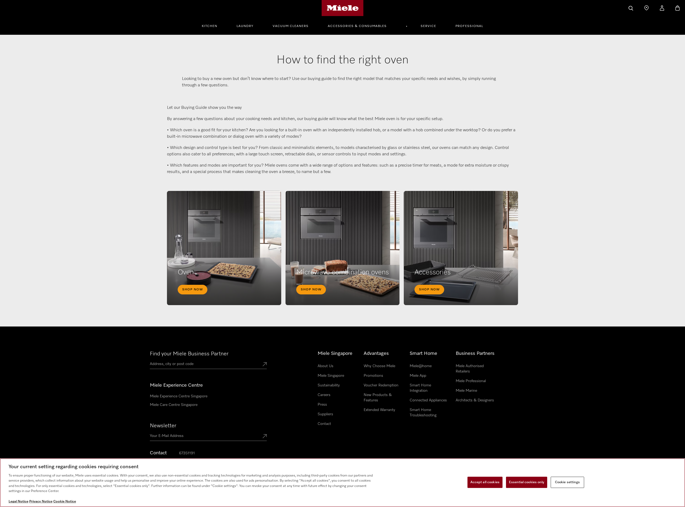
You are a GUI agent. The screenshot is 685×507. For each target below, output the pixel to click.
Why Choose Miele (379, 366)
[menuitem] (212, 25)
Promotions (373, 376)
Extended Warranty (379, 410)
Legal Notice (18, 501)
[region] (342, 482)
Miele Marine (466, 391)
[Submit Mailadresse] (264, 436)
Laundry (245, 26)
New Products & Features (378, 397)
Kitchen (209, 26)
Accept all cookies (485, 482)
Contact (324, 424)
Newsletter (163, 425)
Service (428, 26)
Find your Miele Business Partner (189, 353)
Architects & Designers (475, 400)
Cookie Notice (64, 501)
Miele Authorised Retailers (470, 368)
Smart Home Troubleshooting (423, 412)
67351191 (187, 453)
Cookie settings (567, 482)
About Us (325, 366)
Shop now (192, 289)
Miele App (418, 376)
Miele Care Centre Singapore (173, 405)
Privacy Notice (40, 501)
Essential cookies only (526, 482)
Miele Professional (471, 381)
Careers (324, 395)
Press (322, 404)
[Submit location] (264, 364)
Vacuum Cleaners (291, 26)
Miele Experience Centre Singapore (178, 396)
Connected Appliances (428, 400)
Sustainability (329, 385)
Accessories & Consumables (357, 26)
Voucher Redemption (381, 385)
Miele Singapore (331, 376)
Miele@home (421, 366)
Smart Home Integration (420, 388)
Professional (469, 26)
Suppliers (325, 414)
